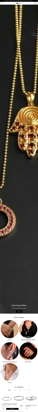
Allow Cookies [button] (12, 408)
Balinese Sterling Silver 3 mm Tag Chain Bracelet (31, 406)
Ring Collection (28, 362)
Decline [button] (3, 408)
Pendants (10, 382)
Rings (24, 389)
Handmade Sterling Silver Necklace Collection (28, 340)
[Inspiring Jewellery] (19, 3)
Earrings (20, 389)
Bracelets (10, 339)
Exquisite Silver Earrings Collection (10, 362)
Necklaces (14, 389)
